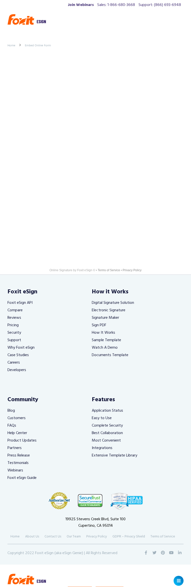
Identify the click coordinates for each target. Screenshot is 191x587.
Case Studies (18, 355)
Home (11, 45)
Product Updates (22, 440)
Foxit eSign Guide (22, 478)
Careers (13, 362)
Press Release (18, 455)
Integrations (102, 448)
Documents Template (110, 355)
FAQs (11, 425)
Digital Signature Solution (113, 303)
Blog (11, 410)
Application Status (107, 410)
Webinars (15, 470)
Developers (16, 370)
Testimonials (18, 463)
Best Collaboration (107, 433)
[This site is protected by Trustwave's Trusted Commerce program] (90, 500)
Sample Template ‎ (107, 340)
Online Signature (60, 270)
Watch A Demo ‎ (105, 347)
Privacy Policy (132, 270)
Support (14, 340)
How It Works (103, 332)
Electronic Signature (108, 310)
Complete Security (107, 425)
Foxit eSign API (20, 303)
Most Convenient (106, 440)
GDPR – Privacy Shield (128, 536)
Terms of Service (109, 270)
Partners (14, 448)
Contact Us (53, 536)
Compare (15, 310)
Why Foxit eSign (21, 347)
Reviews (14, 318)
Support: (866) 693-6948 (160, 5)
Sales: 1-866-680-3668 (116, 5)
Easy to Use (102, 418)
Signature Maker (105, 318)
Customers (16, 418)
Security (14, 332)
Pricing (13, 325)
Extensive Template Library (114, 455)
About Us (32, 536)
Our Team (74, 536)
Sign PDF (99, 325)
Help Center (17, 433)
